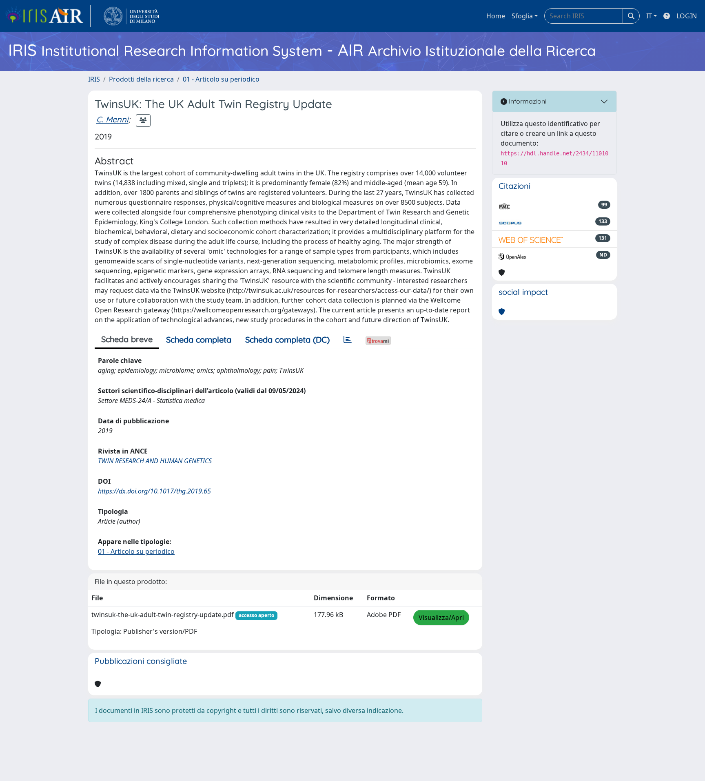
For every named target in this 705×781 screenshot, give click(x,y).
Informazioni (526, 101)
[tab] (348, 339)
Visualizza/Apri (441, 617)
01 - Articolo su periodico (221, 79)
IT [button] (649, 15)
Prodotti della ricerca (141, 79)
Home (495, 15)
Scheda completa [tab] (198, 339)
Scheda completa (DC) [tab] (287, 339)
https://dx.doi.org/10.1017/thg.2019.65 (154, 491)
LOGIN (686, 15)
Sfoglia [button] (522, 15)
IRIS (94, 79)
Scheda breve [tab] (127, 339)
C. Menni (112, 119)
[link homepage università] (131, 16)
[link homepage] (48, 16)
